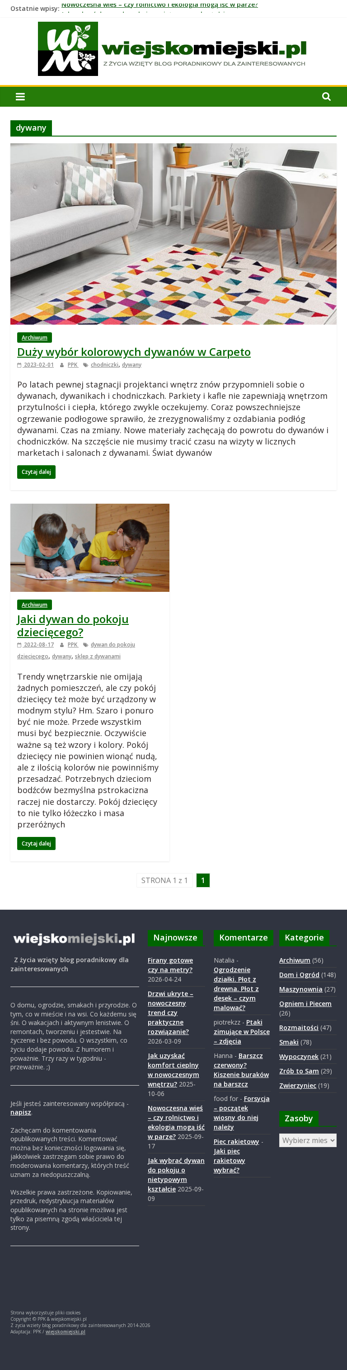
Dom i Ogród (299, 974)
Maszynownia (301, 989)
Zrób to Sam (299, 1071)
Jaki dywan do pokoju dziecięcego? (73, 625)
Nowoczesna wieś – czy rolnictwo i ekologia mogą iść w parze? (159, 8)
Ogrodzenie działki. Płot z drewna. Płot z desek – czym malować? (236, 988)
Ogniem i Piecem (305, 1003)
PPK (73, 364)
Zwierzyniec (297, 1085)
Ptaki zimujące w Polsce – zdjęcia (242, 1031)
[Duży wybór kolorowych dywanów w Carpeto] (173, 149)
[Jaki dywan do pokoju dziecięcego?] (89, 509)
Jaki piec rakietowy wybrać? (229, 1160)
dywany (131, 364)
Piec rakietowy (236, 1141)
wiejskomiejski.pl (65, 1331)
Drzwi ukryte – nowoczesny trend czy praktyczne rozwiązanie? (170, 1012)
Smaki (289, 1042)
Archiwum (34, 337)
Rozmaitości (299, 1027)
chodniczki (104, 364)
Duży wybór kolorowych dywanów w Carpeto (134, 351)
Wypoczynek (299, 1056)
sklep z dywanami (98, 656)
